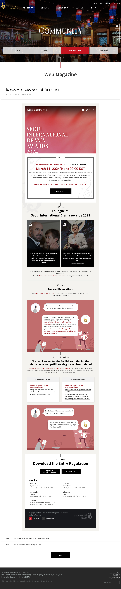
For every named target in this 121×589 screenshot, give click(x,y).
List (60, 555)
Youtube (117, 26)
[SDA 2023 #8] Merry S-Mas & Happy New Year (27, 544)
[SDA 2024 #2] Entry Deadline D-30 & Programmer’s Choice (31, 538)
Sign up (95, 4)
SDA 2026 (45, 7)
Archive (79, 7)
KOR (118, 4)
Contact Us (107, 4)
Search (118, 8)
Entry (93, 7)
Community (63, 7)
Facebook (117, 40)
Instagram (117, 30)
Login (100, 4)
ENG (114, 4)
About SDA (28, 7)
